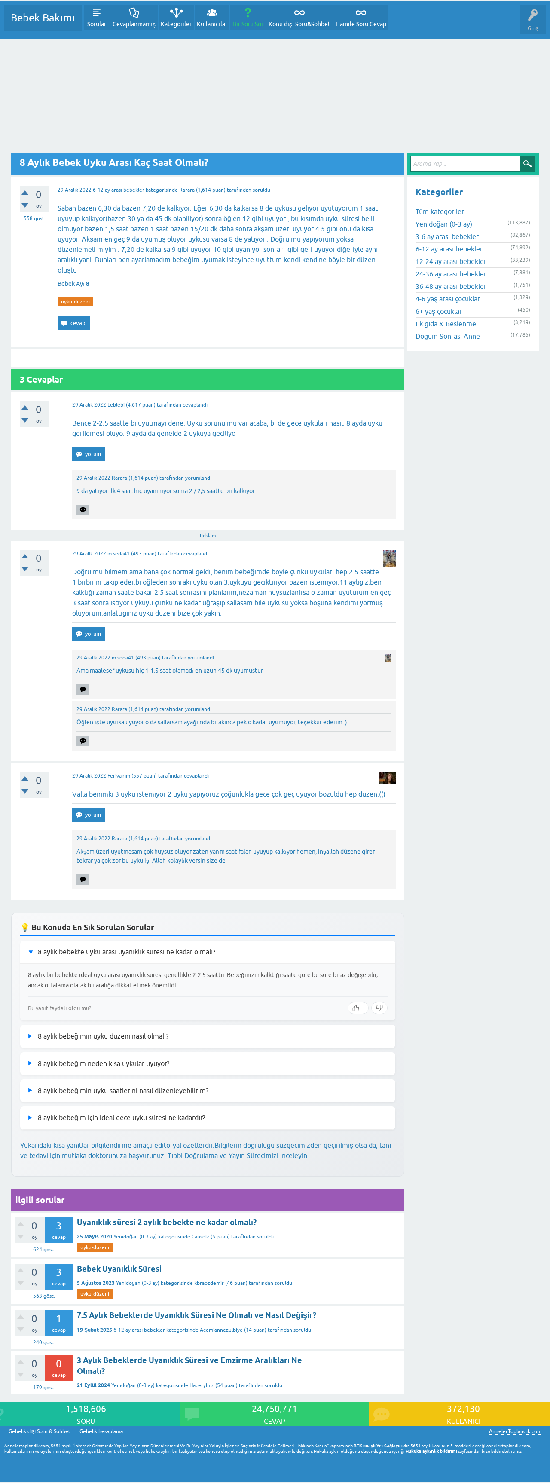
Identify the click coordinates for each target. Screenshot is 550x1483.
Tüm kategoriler (440, 211)
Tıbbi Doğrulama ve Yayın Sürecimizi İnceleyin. (238, 1155)
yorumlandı (198, 478)
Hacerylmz (201, 1385)
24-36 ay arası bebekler (451, 274)
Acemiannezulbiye (221, 1330)
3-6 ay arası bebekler (447, 236)
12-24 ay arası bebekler (451, 261)
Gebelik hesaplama (101, 1431)
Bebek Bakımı (43, 18)
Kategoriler (176, 24)
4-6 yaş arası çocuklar (448, 299)
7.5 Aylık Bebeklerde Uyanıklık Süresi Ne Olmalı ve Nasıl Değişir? (196, 1315)
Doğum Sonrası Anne (448, 336)
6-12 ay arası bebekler (118, 190)
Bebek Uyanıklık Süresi (119, 1268)
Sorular (96, 24)
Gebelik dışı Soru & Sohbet (39, 1431)
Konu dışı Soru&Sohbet (299, 24)
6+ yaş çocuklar (439, 311)
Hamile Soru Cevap (361, 24)
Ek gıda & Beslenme (446, 324)
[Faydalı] (358, 1008)
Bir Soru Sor (247, 24)
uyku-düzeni (75, 302)
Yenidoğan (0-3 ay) (135, 1237)
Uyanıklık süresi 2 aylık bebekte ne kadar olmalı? (167, 1222)
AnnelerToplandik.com (515, 1431)
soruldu (261, 190)
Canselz (200, 1237)
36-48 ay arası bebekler (451, 286)
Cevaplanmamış (134, 24)
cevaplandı (195, 405)
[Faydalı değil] (379, 1008)
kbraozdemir (209, 1283)
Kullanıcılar (212, 24)
